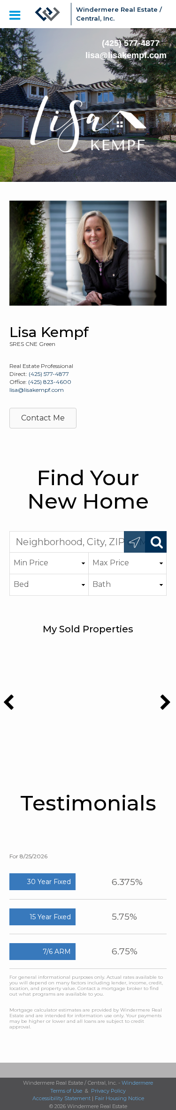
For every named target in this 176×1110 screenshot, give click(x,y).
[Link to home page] (47, 14)
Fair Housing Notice (119, 1098)
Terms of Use (66, 1091)
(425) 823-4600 (49, 381)
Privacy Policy (108, 1091)
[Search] (156, 542)
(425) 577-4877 (131, 43)
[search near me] (134, 542)
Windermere (137, 1083)
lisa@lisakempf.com (126, 55)
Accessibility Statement (61, 1098)
